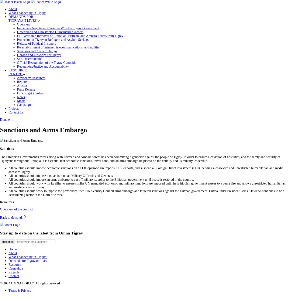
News (21, 97)
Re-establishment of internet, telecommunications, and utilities (58, 47)
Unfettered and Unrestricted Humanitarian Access (50, 32)
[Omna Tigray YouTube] (21, 299)
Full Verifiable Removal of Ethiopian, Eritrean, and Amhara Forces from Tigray (70, 36)
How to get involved (31, 93)
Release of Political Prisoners (36, 43)
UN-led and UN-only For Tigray (39, 55)
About (12, 9)
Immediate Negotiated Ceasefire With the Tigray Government (58, 28)
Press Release (26, 89)
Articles (22, 85)
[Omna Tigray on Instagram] (8, 299)
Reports (22, 82)
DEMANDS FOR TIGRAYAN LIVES (23, 18)
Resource (14, 264)
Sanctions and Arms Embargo (37, 51)
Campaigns (24, 104)
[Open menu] (12, 120)
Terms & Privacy (19, 290)
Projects (13, 108)
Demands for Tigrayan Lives (27, 261)
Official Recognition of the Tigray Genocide (46, 62)
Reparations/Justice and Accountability (43, 66)
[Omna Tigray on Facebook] (15, 299)
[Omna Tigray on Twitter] (2, 299)
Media (21, 101)
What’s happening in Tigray (27, 13)
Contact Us (16, 112)
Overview (23, 24)
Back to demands (12, 217)
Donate (5, 119)
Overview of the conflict (16, 209)
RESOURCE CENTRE (17, 72)
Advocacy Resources (31, 78)
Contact (13, 276)
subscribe (8, 241)
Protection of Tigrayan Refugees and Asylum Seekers (53, 39)
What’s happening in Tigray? (27, 257)
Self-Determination (29, 59)
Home (12, 249)
